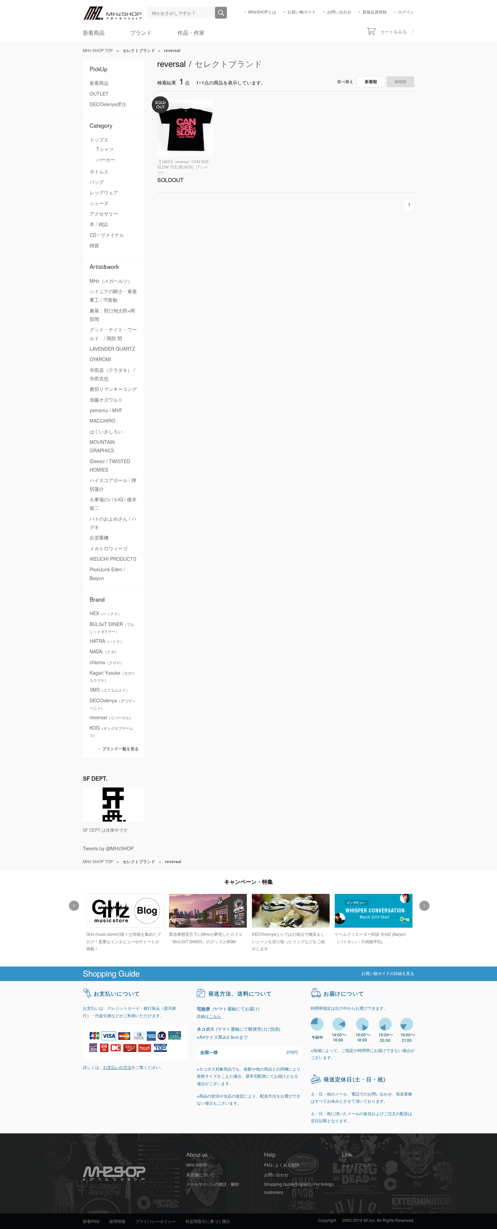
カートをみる (393, 32)
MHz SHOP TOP (98, 51)
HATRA (107, 641)
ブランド (141, 33)
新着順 (371, 82)
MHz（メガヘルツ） (111, 281)
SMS (109, 689)
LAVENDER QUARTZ (112, 349)
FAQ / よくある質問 (281, 1165)
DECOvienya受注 (108, 104)
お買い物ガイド (301, 12)
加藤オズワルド (106, 400)
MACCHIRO (102, 421)
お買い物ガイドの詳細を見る (387, 974)
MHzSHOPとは (262, 12)
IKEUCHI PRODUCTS (113, 559)
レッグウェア (104, 192)
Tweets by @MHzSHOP (108, 848)
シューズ (99, 203)
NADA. (104, 651)
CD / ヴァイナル (107, 235)
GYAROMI (100, 359)
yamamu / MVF (106, 410)
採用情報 (117, 1222)
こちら (215, 1016)
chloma (107, 662)
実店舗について (200, 1175)
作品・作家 (191, 33)
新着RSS (91, 1222)
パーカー (105, 159)
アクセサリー (104, 213)
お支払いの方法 (117, 1067)
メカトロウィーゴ (108, 548)
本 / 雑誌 (99, 224)
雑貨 (94, 245)
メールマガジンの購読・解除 (212, 1184)
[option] (124, 923)
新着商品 (93, 33)
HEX (105, 613)
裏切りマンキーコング (113, 389)
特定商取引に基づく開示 (208, 1222)
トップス (99, 139)
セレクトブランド (228, 64)
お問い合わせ (339, 12)
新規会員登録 (374, 12)
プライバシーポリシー (155, 1222)
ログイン (406, 12)
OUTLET (99, 94)
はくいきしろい (106, 431)
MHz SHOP (196, 1165)
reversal (111, 717)
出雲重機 (99, 537)
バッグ (97, 182)
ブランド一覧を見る (120, 749)
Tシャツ (105, 149)
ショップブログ (356, 1165)
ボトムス (99, 171)
